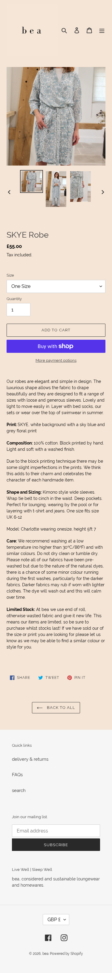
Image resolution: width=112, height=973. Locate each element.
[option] (31, 181)
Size (10, 275)
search (19, 790)
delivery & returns (30, 759)
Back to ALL (60, 707)
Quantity (14, 299)
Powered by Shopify (66, 954)
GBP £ (54, 919)
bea (45, 954)
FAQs (17, 774)
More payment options (56, 360)
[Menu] (102, 30)
